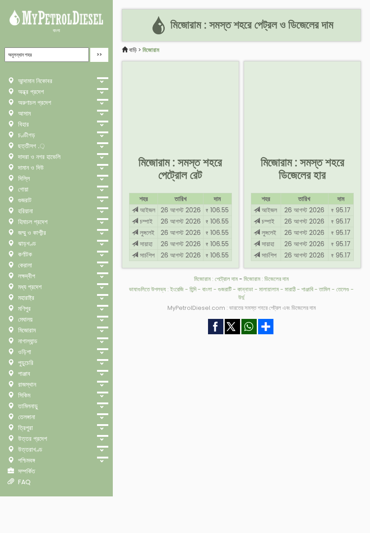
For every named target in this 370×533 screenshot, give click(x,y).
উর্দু (241, 297)
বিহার (22, 124)
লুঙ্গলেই (146, 232)
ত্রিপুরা (24, 427)
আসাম (23, 113)
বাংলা (56, 30)
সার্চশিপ (146, 255)
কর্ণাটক (24, 254)
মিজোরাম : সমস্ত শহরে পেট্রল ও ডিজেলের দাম (250, 25)
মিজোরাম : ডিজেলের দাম (266, 279)
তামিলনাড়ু (27, 406)
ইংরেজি (177, 289)
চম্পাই (145, 221)
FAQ (23, 481)
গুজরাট (24, 200)
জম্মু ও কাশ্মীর (31, 232)
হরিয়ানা (24, 210)
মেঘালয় (24, 319)
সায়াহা (145, 243)
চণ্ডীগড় (25, 135)
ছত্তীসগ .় (30, 145)
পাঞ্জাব (23, 373)
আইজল (146, 210)
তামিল (324, 289)
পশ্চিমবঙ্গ (25, 460)
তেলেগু (342, 289)
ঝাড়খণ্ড (26, 243)
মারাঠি (290, 289)
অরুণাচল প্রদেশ (33, 102)
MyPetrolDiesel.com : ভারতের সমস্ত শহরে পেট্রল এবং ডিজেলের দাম (241, 308)
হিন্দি (193, 289)
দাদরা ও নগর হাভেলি (38, 156)
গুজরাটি (224, 289)
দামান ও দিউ (30, 167)
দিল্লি (23, 178)
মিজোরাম (26, 330)
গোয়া (22, 189)
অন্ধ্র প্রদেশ (30, 91)
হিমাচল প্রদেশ (31, 221)
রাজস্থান (26, 384)
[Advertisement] (180, 106)
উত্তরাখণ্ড (29, 449)
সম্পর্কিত (25, 471)
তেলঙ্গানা (25, 416)
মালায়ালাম (269, 289)
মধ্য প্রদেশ (29, 286)
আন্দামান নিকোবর (34, 80)
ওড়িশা (23, 351)
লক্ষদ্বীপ (25, 276)
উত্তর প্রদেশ (31, 438)
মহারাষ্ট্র (25, 297)
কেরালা (24, 265)
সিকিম (23, 395)
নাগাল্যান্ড (26, 341)
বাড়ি (133, 50)
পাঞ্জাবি (307, 289)
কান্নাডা (245, 289)
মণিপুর (23, 308)
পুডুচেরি (24, 362)
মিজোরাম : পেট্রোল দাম (216, 279)
